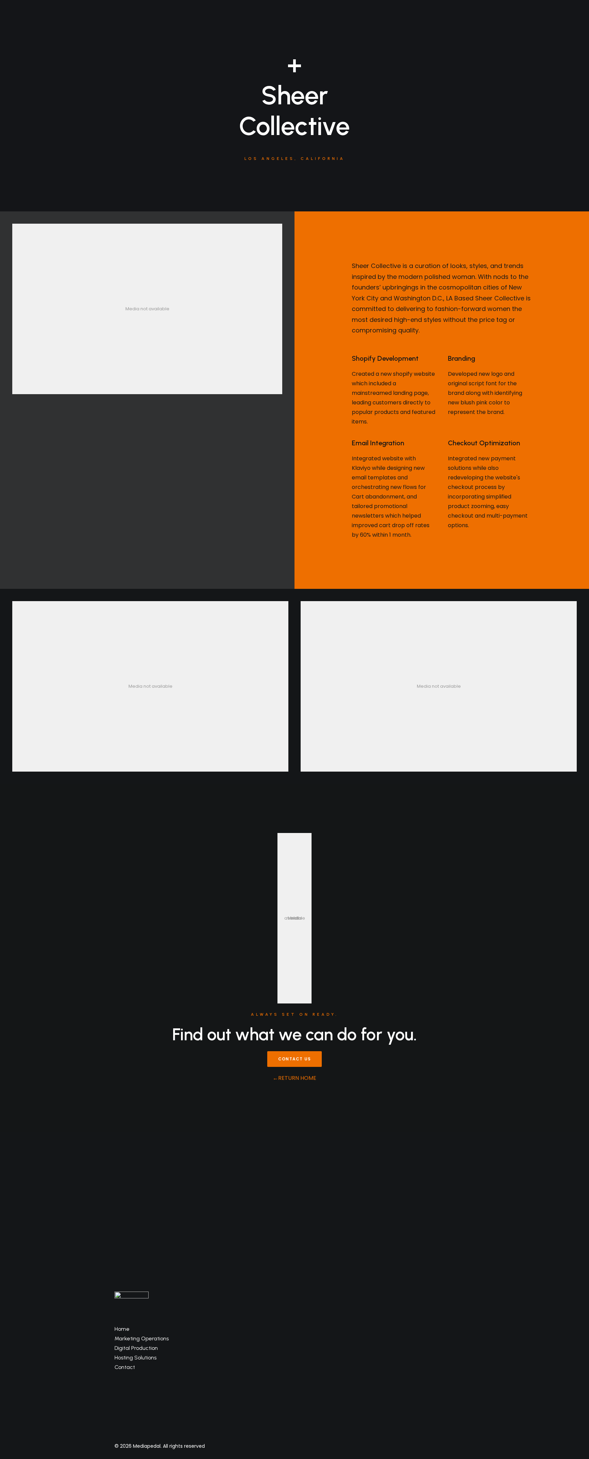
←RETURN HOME (294, 1078)
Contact (125, 1367)
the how (197, 24)
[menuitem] (133, 24)
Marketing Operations (142, 1338)
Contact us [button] (294, 1059)
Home (122, 1329)
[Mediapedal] (292, 24)
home (133, 24)
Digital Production (136, 1348)
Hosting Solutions (135, 1357)
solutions (164, 24)
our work (389, 24)
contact (451, 24)
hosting (420, 24)
